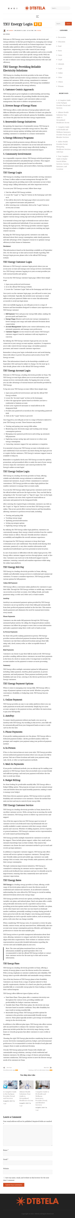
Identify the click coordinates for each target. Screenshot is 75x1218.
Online (60, 73)
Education (61, 42)
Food (59, 46)
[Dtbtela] (37, 1197)
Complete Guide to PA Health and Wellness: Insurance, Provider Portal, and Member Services (42, 1098)
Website (6, 1169)
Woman (60, 86)
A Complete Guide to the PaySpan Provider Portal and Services (9, 1095)
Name (6, 1150)
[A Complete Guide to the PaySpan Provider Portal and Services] (10, 1085)
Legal (4, 1103)
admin (11, 30)
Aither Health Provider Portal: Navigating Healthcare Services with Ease (63, 147)
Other (60, 77)
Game (60, 55)
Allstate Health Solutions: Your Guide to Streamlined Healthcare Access (62, 117)
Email (5, 1159)
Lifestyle (61, 64)
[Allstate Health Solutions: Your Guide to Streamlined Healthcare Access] (26, 1085)
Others (38, 30)
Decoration (62, 37)
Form (60, 51)
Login (60, 68)
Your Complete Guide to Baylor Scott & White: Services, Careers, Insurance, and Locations (62, 162)
